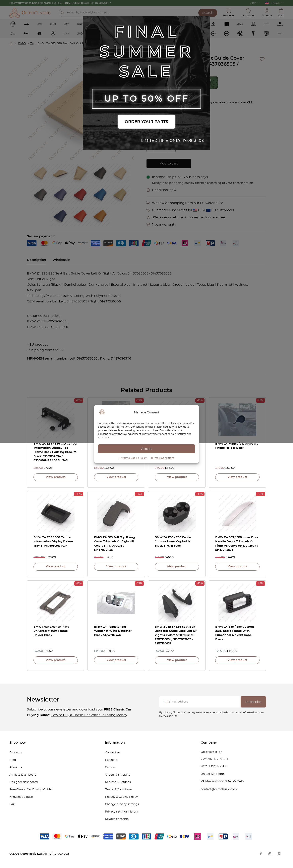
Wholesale (61, 260)
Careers (110, 767)
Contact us (112, 752)
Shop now (17, 742)
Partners (111, 760)
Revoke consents (117, 819)
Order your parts (146, 122)
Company (209, 742)
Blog (12, 760)
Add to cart (169, 163)
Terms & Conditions (162, 458)
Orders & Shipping (118, 774)
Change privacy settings (122, 804)
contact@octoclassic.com (219, 789)
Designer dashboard (23, 782)
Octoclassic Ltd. (31, 853)
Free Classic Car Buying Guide (30, 789)
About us (15, 767)
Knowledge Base (21, 797)
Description (36, 260)
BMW (22, 43)
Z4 (31, 43)
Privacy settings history (121, 811)
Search (207, 12)
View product (56, 477)
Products (15, 752)
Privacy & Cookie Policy (133, 458)
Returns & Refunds (118, 782)
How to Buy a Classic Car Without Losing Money (89, 715)
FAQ (12, 804)
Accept (146, 448)
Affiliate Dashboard (22, 774)
